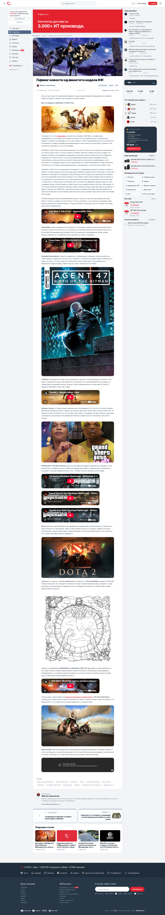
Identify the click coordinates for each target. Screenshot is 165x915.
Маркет (152, 155)
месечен (139, 893)
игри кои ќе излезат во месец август (79, 697)
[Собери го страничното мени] (4, 3)
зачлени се (137, 889)
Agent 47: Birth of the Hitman (45, 782)
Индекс (23, 898)
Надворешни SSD (133, 185)
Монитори (147, 189)
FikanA (133, 104)
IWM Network (140, 910)
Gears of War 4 (106, 782)
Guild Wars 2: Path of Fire (54, 785)
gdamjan (132, 117)
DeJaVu (132, 121)
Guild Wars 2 (41, 785)
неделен (129, 893)
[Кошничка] (161, 3)
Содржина (37, 35)
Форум (23, 889)
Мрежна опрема (150, 185)
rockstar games (67, 785)
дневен (119, 893)
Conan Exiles (73, 782)
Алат (129, 194)
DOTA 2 (82, 782)
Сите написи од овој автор (50, 804)
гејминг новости (108, 785)
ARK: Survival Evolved (62, 782)
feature (44, 35)
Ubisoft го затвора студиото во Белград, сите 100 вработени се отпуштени (109, 845)
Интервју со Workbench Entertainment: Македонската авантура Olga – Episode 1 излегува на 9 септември (45, 845)
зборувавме (61, 136)
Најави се (20, 22)
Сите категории (149, 194)
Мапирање (24, 902)
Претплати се (132, 148)
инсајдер (100, 893)
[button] (29, 32)
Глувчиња (130, 181)
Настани (23, 900)
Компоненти (131, 189)
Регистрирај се (20, 18)
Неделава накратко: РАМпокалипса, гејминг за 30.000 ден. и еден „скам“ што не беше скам (66, 845)
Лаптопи (130, 177)
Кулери (146, 181)
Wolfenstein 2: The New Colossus (91, 785)
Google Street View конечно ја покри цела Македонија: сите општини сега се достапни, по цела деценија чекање (87, 845)
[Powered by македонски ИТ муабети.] (9, 3)
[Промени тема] (133, 3)
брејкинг (110, 893)
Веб (117, 85)
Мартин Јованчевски (47, 85)
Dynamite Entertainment (93, 782)
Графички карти (149, 177)
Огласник (24, 894)
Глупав (133, 113)
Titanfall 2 (77, 785)
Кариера (152, 219)
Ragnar (133, 109)
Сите (153, 199)
